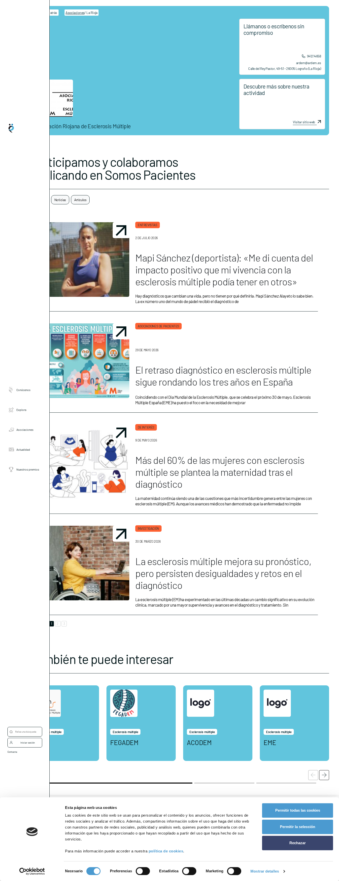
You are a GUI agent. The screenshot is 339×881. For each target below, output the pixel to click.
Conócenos (23, 390)
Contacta (12, 751)
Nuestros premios (27, 469)
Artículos (80, 200)
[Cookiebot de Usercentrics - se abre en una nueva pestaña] (32, 871)
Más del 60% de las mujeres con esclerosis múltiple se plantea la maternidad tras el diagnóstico (219, 472)
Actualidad (23, 449)
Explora (21, 409)
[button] (324, 775)
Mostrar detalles (264, 871)
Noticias (60, 200)
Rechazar (297, 843)
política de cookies (166, 851)
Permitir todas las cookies (297, 810)
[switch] (143, 871)
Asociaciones (25, 429)
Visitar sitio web (304, 122)
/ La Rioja (82, 12)
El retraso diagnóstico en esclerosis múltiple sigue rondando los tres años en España (223, 376)
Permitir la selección (297, 827)
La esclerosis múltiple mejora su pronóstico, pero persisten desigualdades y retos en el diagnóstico (223, 573)
